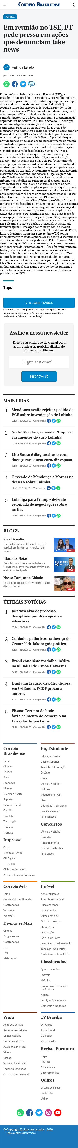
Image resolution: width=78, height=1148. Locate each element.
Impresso (12, 840)
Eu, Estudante (54, 748)
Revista (45, 1061)
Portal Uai (47, 1093)
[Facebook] (15, 85)
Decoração (47, 932)
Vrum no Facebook (14, 1063)
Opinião (7, 810)
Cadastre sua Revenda (16, 1074)
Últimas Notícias (50, 783)
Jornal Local (48, 1030)
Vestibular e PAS (50, 794)
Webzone (9, 910)
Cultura (45, 789)
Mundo (7, 788)
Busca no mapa (50, 904)
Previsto (46, 837)
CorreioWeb (15, 886)
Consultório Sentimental (17, 899)
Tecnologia (9, 821)
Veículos (46, 980)
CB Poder (46, 1035)
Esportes (8, 799)
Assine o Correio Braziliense (19, 875)
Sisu (43, 800)
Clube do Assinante (14, 869)
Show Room (48, 927)
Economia (9, 783)
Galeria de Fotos (50, 938)
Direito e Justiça (13, 852)
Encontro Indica (50, 1072)
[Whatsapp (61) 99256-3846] (20, 1113)
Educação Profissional (54, 805)
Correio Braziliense (14, 751)
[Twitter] (23, 85)
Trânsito (8, 832)
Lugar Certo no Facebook (56, 943)
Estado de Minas (51, 1087)
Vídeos (7, 1052)
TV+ (6, 952)
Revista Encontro (57, 1048)
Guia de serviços (50, 921)
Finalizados (47, 853)
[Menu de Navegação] (6, 5)
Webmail (8, 915)
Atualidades (48, 1067)
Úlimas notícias (50, 915)
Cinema (7, 930)
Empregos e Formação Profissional (54, 987)
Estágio (45, 772)
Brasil (6, 777)
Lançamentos (49, 910)
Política (7, 772)
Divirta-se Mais (17, 923)
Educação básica (50, 756)
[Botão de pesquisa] (73, 5)
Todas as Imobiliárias (53, 949)
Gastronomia (11, 904)
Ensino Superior (50, 761)
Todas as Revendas (14, 1068)
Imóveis (45, 974)
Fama (6, 893)
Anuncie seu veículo (15, 1030)
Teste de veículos (13, 1041)
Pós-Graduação (50, 811)
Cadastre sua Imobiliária (55, 954)
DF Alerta (46, 1024)
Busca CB (9, 864)
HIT (5, 947)
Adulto (45, 994)
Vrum (8, 1017)
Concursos (51, 824)
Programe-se (11, 936)
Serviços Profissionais (53, 1000)
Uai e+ (44, 1098)
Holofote (8, 816)
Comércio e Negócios (53, 1005)
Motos (7, 1057)
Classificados (53, 961)
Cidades (8, 766)
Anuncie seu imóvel (52, 899)
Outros (47, 1080)
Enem (44, 778)
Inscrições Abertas (52, 848)
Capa (6, 761)
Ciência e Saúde (12, 805)
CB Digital (9, 858)
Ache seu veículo (13, 1024)
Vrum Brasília (49, 1041)
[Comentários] (31, 85)
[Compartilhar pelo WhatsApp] (58, 422)
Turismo (8, 827)
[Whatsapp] (6, 85)
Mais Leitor (10, 958)
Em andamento (50, 842)
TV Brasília (51, 1017)
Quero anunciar (50, 969)
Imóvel (47, 886)
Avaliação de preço (14, 1046)
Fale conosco (48, 816)
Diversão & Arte (13, 793)
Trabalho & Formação (53, 767)
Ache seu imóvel (50, 893)
